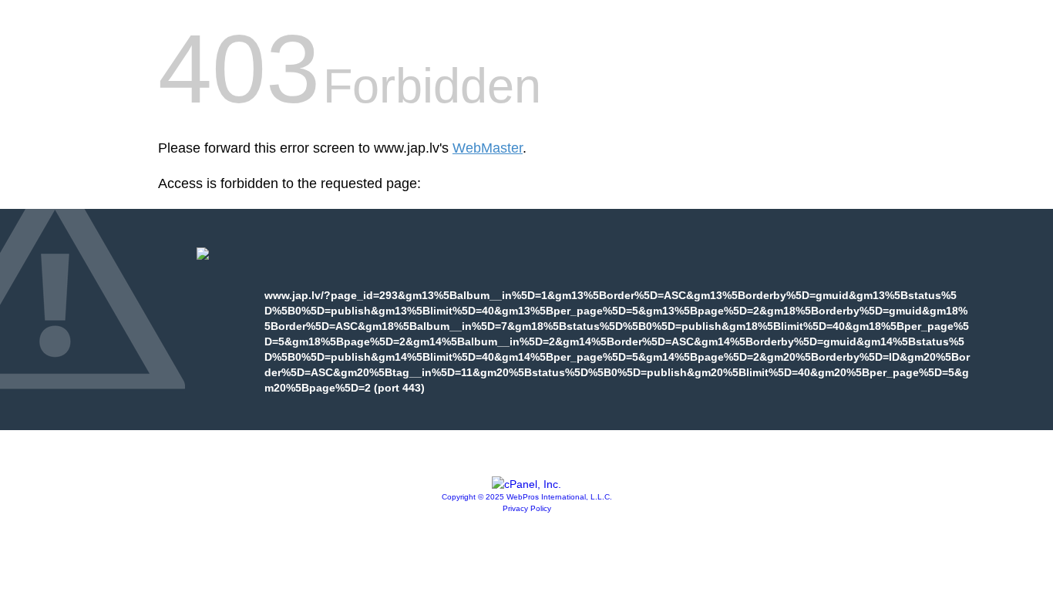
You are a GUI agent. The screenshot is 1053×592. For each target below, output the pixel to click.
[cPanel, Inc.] (526, 484)
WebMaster (487, 148)
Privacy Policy (527, 508)
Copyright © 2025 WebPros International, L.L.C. (527, 497)
